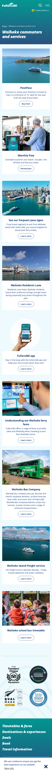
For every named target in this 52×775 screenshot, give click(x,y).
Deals (6, 737)
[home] (9, 4)
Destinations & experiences (24, 731)
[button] (46, 766)
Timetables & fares (17, 726)
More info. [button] (9, 768)
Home (4, 26)
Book (6, 743)
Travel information (17, 749)
